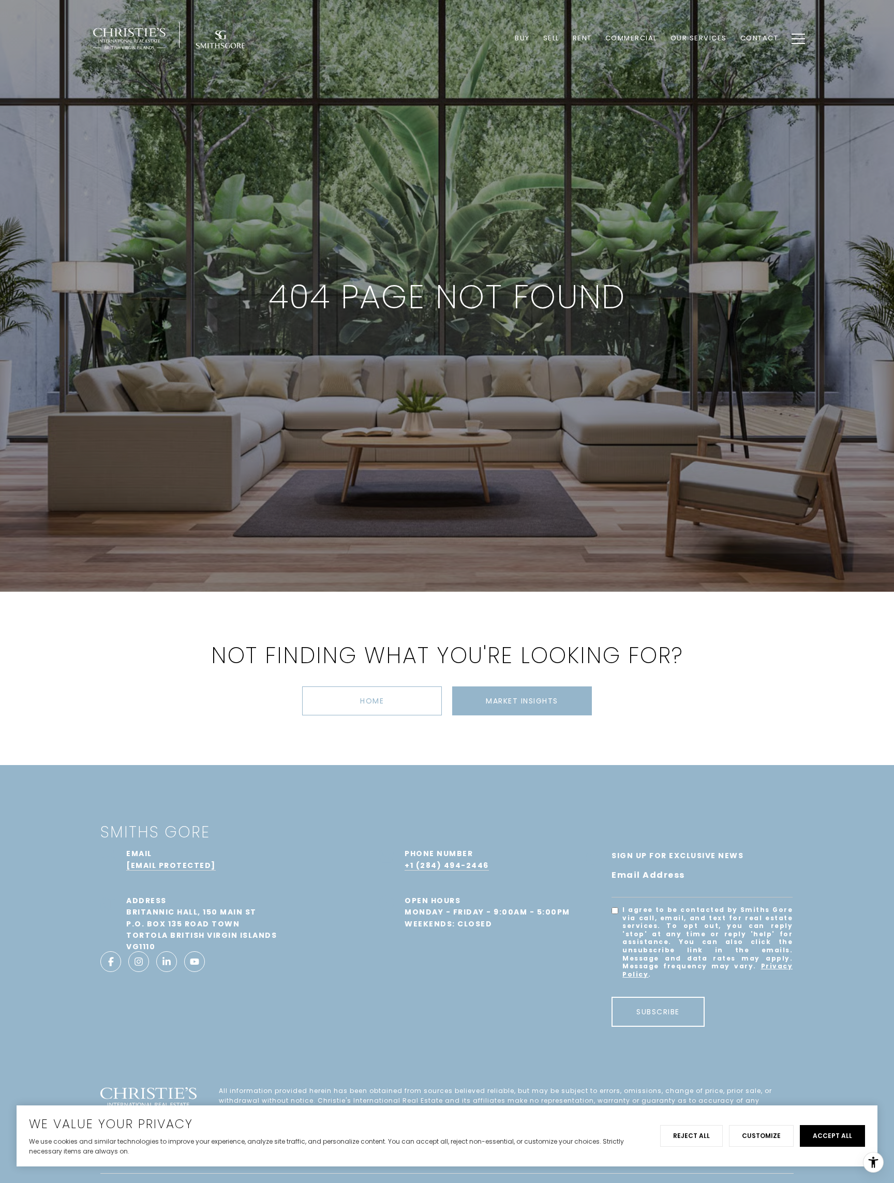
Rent (582, 38)
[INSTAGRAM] (138, 961)
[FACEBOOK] (110, 961)
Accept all (832, 1135)
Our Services (699, 38)
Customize (761, 1135)
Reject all (691, 1135)
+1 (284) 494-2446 (447, 865)
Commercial (631, 38)
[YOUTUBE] (194, 961)
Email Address (648, 875)
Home (372, 701)
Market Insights (522, 701)
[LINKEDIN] (166, 961)
